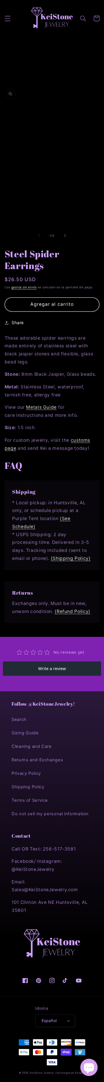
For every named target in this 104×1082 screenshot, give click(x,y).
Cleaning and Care (32, 746)
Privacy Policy (26, 773)
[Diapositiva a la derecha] (65, 235)
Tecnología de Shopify (70, 1072)
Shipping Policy (28, 786)
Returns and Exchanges (37, 759)
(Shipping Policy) (71, 558)
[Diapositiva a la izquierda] (39, 235)
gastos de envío (24, 287)
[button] (7, 18)
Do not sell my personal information (50, 813)
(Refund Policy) (72, 611)
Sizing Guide (25, 732)
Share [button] (18, 322)
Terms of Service (30, 800)
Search (19, 719)
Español (49, 1020)
